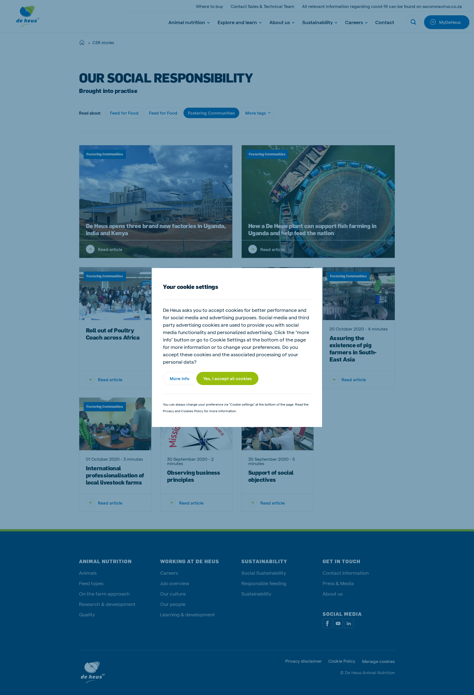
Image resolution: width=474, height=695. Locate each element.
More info (180, 378)
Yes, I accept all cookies (227, 378)
